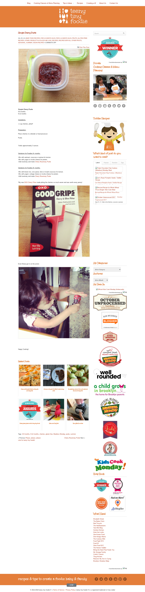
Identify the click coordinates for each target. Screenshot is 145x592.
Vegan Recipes (38, 42)
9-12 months (34, 434)
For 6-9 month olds (48, 38)
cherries (42, 434)
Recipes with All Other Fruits (70, 40)
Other (27, 40)
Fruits (74, 38)
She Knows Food (99, 534)
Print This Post (84, 47)
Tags (122, 162)
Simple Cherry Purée (27, 32)
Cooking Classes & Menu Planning (46, 3)
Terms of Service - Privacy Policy (64, 590)
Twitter (119, 106)
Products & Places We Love (40, 40)
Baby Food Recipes (33, 38)
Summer (29, 42)
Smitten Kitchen (98, 530)
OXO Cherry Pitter (30, 182)
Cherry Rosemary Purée (43, 162)
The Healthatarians (99, 525)
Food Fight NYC (98, 541)
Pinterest (100, 106)
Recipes (80, 3)
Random (114, 162)
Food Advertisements (115, 62)
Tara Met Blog (98, 528)
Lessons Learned (118, 202)
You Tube (114, 106)
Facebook (124, 106)
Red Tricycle (97, 523)
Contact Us (114, 3)
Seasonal (21, 42)
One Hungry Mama (99, 536)
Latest (98, 162)
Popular (106, 162)
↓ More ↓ (71, 585)
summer (73, 434)
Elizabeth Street (98, 519)
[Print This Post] (78, 47)
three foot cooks (98, 532)
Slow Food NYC (98, 545)
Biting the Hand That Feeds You (103, 550)
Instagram (104, 106)
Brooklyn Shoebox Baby (101, 561)
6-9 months (26, 434)
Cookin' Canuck (98, 554)
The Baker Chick (98, 521)
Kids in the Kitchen (107, 202)
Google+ (95, 106)
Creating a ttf (91, 3)
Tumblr (109, 106)
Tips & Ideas (66, 3)
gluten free (49, 434)
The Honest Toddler (99, 548)
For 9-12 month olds (63, 38)
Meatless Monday (59, 434)
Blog (28, 3)
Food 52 (96, 543)
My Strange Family (99, 552)
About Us (102, 3)
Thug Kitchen (97, 556)
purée (68, 434)
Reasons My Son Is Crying (102, 559)
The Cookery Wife (99, 539)
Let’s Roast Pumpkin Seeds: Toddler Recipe (108, 182)
